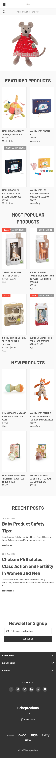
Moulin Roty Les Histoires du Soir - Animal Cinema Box (39, 193)
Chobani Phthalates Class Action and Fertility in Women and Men (27, 566)
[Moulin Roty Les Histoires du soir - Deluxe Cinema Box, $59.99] (14, 167)
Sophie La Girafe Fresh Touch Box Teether (41, 340)
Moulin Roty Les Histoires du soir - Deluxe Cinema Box (11, 193)
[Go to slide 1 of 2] (4, 43)
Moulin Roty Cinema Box (40, 133)
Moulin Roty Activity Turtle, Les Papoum (13, 133)
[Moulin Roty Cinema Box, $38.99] (41, 108)
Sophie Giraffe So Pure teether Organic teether (14, 341)
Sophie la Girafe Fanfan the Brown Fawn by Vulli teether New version (42, 277)
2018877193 (29, 719)
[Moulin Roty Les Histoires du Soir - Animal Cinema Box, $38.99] (41, 167)
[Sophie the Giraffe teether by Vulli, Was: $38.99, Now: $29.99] (14, 249)
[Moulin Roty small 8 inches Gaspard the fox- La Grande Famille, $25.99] (41, 390)
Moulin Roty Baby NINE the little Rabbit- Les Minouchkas (13, 478)
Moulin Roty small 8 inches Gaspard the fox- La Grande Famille (41, 416)
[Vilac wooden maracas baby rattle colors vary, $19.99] (14, 390)
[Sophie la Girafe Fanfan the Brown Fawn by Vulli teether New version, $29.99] (41, 249)
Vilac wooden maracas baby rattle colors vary (14, 416)
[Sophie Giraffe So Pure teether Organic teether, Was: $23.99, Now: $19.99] (14, 314)
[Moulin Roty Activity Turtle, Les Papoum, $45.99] (14, 108)
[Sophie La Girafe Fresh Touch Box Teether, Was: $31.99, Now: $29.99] (41, 314)
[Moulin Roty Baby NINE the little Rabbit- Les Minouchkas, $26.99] (14, 452)
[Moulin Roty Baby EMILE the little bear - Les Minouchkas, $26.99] (41, 452)
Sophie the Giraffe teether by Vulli (11, 274)
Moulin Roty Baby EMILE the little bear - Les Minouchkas (41, 478)
